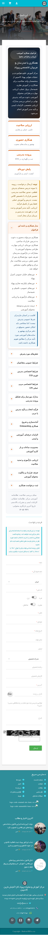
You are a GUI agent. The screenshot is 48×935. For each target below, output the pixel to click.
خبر (16, 831)
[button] (24, 581)
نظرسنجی (39, 792)
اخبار (19, 784)
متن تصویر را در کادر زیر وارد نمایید (23, 736)
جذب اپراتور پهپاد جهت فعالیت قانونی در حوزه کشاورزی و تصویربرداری (18, 843)
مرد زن (34, 598)
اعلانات (40, 784)
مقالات (40, 788)
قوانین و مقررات (15, 792)
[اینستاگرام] (28, 920)
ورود (19, 796)
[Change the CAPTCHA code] (4, 731)
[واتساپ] (12, 920)
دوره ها (18, 780)
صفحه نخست (38, 780)
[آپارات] (20, 920)
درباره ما (18, 788)
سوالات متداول (38, 796)
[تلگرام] (37, 920)
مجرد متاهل (32, 605)
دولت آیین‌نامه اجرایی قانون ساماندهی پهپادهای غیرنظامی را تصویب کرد (18, 825)
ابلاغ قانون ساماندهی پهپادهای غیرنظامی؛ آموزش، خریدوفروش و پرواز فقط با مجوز (18, 863)
